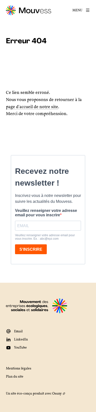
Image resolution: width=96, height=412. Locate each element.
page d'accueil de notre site (32, 107)
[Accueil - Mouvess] (28, 10)
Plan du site (14, 376)
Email (18, 331)
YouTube (20, 347)
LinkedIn (21, 339)
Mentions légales (18, 368)
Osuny (57, 393)
